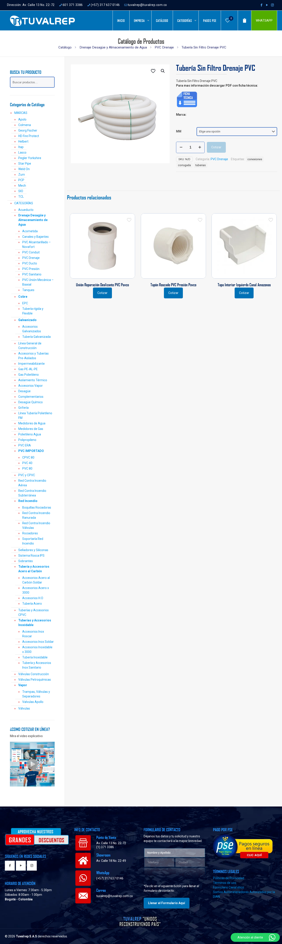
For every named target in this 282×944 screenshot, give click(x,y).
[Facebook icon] (261, 5)
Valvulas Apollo (32, 702)
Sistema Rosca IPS (31, 555)
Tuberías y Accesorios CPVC (33, 612)
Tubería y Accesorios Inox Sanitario (36, 665)
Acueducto (25, 210)
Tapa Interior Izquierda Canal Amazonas (244, 284)
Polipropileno (27, 440)
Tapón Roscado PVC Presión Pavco (173, 284)
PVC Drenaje (164, 47)
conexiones (254, 159)
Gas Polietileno (28, 374)
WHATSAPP (264, 20)
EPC (25, 303)
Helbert (23, 141)
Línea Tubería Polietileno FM (35, 415)
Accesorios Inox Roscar (33, 634)
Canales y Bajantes (35, 236)
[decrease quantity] (181, 147)
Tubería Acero (32, 603)
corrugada (184, 165)
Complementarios (30, 396)
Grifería (23, 407)
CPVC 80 (28, 457)
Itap (21, 147)
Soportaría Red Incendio (32, 541)
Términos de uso (224, 883)
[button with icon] (10, 866)
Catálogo (65, 47)
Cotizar (216, 147)
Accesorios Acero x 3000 (35, 590)
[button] (163, 71)
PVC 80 (27, 468)
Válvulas (24, 708)
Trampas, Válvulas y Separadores (36, 694)
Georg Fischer (27, 130)
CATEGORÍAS (23, 203)
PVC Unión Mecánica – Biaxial (38, 282)
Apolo (22, 119)
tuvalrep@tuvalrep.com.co (147, 5)
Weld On (24, 169)
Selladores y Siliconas (33, 550)
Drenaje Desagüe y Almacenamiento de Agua (113, 47)
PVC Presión (30, 269)
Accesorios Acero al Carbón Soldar (36, 580)
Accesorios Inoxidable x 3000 (37, 649)
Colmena (24, 125)
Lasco (22, 152)
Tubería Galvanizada (36, 336)
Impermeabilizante (31, 363)
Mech (22, 185)
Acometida (30, 231)
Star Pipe (24, 163)
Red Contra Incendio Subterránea (32, 493)
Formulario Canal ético (228, 887)
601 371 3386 (73, 5)
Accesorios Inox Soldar (38, 641)
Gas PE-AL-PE (28, 369)
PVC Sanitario (31, 274)
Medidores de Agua (31, 423)
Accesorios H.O (32, 598)
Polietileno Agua (29, 434)
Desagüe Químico (30, 402)
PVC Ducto (29, 263)
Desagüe (24, 391)
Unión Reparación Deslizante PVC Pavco (102, 284)
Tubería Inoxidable (35, 657)
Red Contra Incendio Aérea (32, 483)
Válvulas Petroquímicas (34, 679)
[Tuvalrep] (42, 20)
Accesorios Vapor (30, 385)
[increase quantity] (200, 147)
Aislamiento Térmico (32, 380)
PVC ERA (24, 445)
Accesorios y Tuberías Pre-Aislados (33, 356)
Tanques (28, 290)
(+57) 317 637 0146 (105, 5)
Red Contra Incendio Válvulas (36, 525)
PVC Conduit (31, 252)
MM (178, 131)
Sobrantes (25, 561)
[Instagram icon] (272, 5)
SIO (20, 191)
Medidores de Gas (30, 429)
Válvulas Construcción (33, 674)
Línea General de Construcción (29, 346)
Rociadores (30, 533)
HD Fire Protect (28, 136)
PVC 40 (27, 463)
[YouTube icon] (267, 5)
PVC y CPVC (26, 475)
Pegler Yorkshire (29, 158)
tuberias (200, 165)
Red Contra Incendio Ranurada (36, 515)
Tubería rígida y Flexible (32, 311)
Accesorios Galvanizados (31, 329)
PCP (21, 180)
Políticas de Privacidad (228, 878)
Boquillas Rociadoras (36, 507)
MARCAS (20, 113)
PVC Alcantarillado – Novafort (36, 244)
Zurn (21, 174)
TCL (21, 196)
